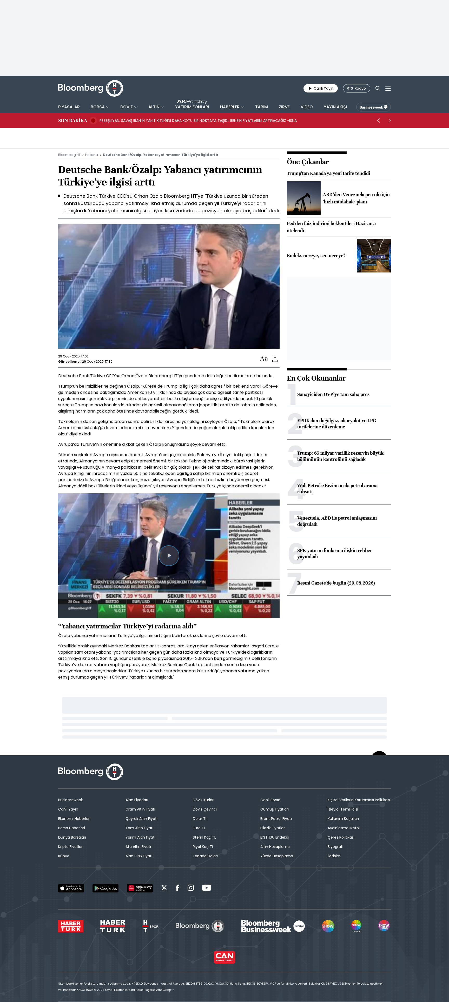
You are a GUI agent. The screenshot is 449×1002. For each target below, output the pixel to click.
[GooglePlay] (105, 888)
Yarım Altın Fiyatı (140, 837)
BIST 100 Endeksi (274, 837)
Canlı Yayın (68, 809)
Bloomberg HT (69, 154)
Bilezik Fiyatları (273, 828)
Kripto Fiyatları (70, 846)
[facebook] (177, 888)
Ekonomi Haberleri (74, 818)
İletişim (334, 856)
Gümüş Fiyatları (274, 809)
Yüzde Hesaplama (276, 856)
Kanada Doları (205, 856)
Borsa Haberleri (71, 828)
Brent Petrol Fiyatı (276, 818)
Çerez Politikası (341, 837)
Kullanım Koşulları (343, 818)
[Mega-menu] (388, 88)
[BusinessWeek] (373, 107)
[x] (164, 888)
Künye (63, 856)
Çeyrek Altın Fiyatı (141, 818)
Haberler (91, 154)
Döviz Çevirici (205, 809)
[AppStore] (71, 888)
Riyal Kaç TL (203, 846)
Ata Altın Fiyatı (138, 846)
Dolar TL (200, 818)
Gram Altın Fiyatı (140, 809)
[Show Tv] (328, 926)
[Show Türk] (356, 926)
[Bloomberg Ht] (200, 926)
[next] (390, 120)
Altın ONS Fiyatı (139, 856)
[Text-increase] (264, 359)
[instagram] (191, 888)
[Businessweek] (273, 926)
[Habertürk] (70, 926)
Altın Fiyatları (137, 799)
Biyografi (335, 846)
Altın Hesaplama (275, 846)
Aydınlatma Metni (344, 828)
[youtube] (206, 888)
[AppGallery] (140, 888)
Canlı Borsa (270, 799)
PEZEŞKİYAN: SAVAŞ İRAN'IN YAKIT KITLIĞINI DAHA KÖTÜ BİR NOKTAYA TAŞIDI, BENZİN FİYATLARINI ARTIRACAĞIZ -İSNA (198, 120)
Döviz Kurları (203, 799)
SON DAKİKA (72, 120)
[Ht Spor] (150, 926)
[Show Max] (384, 926)
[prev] (378, 120)
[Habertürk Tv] (112, 926)
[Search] (377, 88)
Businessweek (70, 799)
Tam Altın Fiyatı (139, 828)
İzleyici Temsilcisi (343, 809)
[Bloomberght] (90, 88)
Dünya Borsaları (72, 837)
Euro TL (199, 828)
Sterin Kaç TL (204, 837)
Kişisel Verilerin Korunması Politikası (359, 799)
